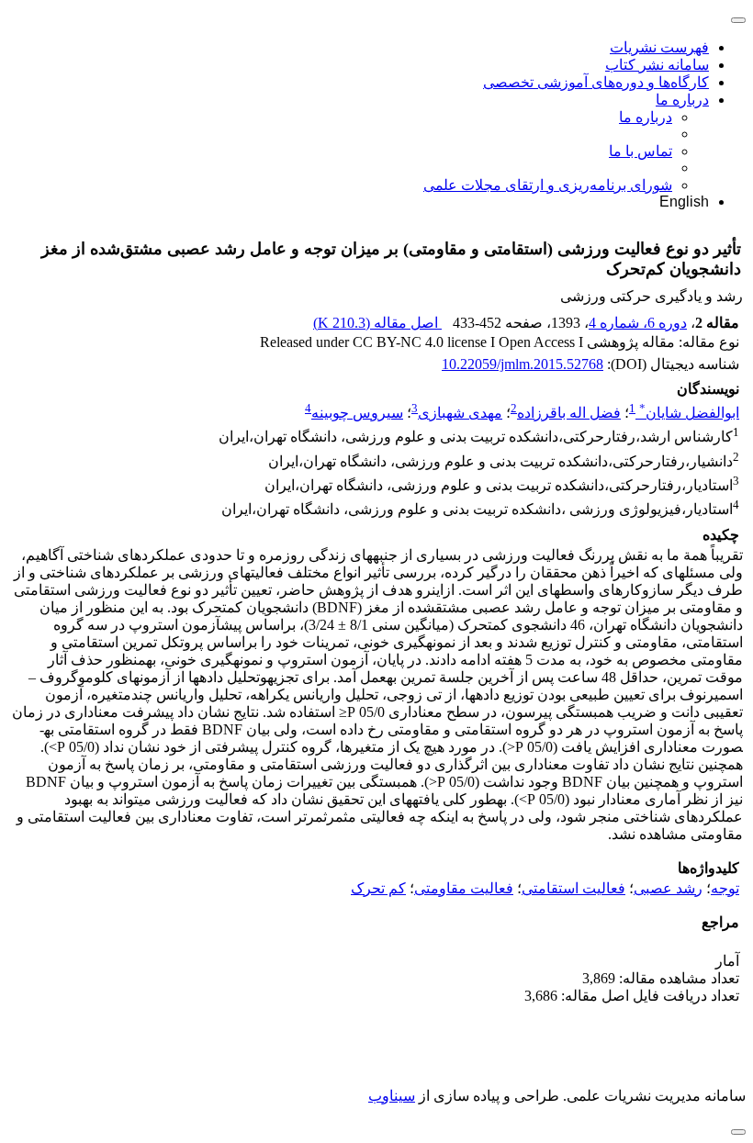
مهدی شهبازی (460, 412)
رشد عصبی (668, 888)
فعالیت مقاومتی (463, 888)
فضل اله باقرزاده (569, 412)
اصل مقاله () (377, 323)
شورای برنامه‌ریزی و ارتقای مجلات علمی (547, 185)
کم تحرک (378, 888)
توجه (725, 888)
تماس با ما (640, 151)
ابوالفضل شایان (689, 412)
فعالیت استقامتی (573, 888)
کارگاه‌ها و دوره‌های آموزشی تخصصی (596, 82)
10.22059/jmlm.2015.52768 (522, 364)
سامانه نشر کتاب (657, 65)
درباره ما (682, 99)
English (684, 201)
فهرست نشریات (659, 47)
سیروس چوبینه (357, 412)
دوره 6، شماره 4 (638, 323)
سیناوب (391, 1096)
